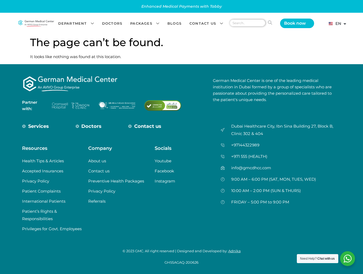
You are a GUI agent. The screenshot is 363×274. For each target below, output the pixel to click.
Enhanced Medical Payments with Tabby (181, 6)
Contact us (202, 23)
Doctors (112, 23)
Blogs (174, 23)
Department (72, 23)
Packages (141, 23)
